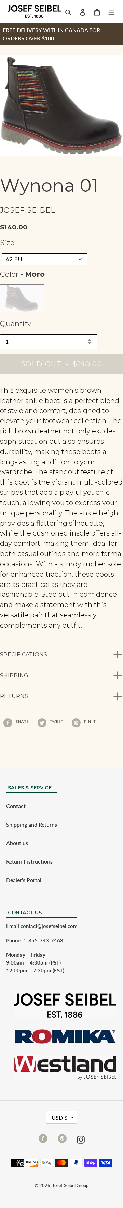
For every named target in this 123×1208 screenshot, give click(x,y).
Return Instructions (29, 861)
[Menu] (111, 11)
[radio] (22, 298)
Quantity (15, 323)
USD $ (59, 1117)
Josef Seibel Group (70, 1185)
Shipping (14, 675)
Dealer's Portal (23, 880)
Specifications (23, 654)
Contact (16, 806)
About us (17, 843)
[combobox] (44, 259)
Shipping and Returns (31, 824)
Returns (14, 696)
